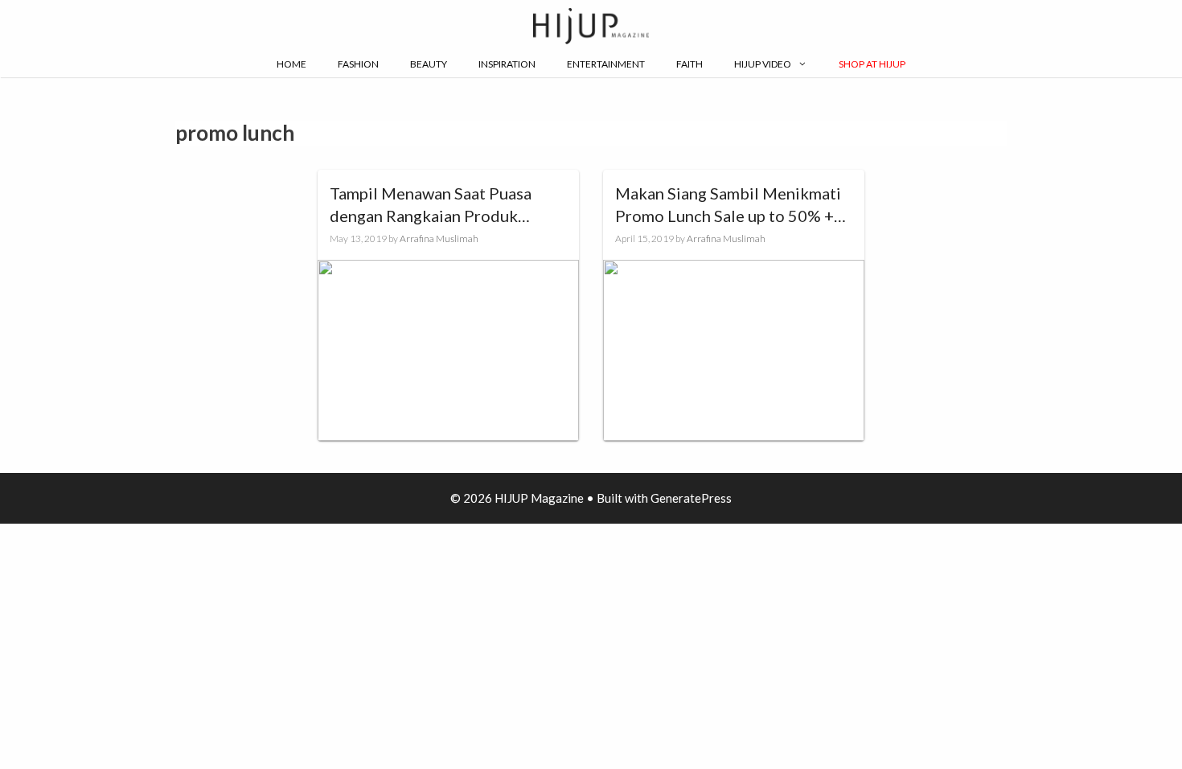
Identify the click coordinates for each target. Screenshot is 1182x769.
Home (291, 64)
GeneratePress (691, 498)
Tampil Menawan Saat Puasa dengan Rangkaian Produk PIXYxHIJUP (430, 205)
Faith (689, 64)
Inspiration (507, 64)
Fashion (358, 64)
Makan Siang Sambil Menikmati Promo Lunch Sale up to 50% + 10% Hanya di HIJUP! (728, 205)
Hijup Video (762, 64)
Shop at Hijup (872, 64)
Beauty (428, 64)
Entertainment (606, 64)
